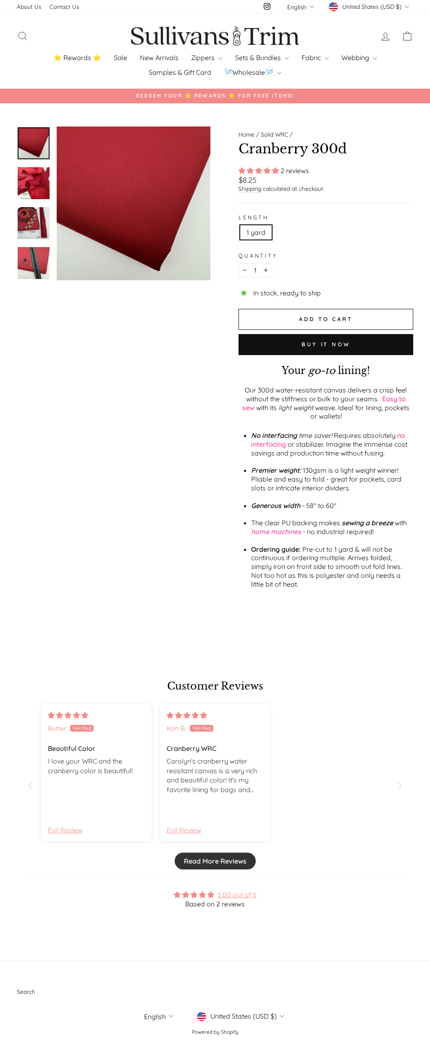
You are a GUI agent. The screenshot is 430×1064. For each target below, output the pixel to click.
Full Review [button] (65, 830)
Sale (120, 57)
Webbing (356, 57)
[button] (260, 170)
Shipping (250, 188)
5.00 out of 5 (237, 894)
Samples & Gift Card (180, 72)
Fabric (312, 57)
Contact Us (64, 6)
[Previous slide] (30, 785)
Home (246, 134)
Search (26, 991)
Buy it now (326, 344)
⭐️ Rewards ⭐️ (77, 57)
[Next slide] (399, 785)
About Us (29, 6)
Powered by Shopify (215, 1032)
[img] (68, 715)
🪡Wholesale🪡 (249, 72)
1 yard (255, 232)
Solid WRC (274, 134)
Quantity (258, 255)
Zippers (203, 57)
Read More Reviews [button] (215, 861)
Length (254, 217)
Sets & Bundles (259, 57)
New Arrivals (159, 57)
